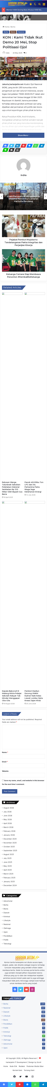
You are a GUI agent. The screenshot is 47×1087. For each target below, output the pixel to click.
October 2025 (9, 847)
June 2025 (8, 862)
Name (5, 752)
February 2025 (9, 878)
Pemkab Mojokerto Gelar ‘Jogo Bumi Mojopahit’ (24, 198)
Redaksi (22, 1066)
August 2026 (9, 808)
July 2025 (7, 858)
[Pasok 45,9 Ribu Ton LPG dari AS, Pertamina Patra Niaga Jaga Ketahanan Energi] (35, 386)
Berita (13, 27)
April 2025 (8, 870)
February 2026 (9, 831)
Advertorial (8, 901)
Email (5, 762)
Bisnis (13, 32)
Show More (23, 135)
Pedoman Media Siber (35, 1066)
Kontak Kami (17, 1070)
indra (7, 53)
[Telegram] (40, 146)
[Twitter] (10, 146)
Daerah (6, 913)
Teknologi (7, 944)
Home (6, 27)
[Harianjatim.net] (15, 4)
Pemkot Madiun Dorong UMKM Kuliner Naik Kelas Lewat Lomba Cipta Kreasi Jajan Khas (34, 696)
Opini (6, 932)
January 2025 (9, 882)
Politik (6, 940)
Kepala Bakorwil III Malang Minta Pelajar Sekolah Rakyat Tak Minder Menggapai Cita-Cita (12, 696)
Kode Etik (13, 1066)
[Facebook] (4, 146)
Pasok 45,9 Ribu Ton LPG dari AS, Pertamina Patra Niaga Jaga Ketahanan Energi (34, 487)
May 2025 (8, 866)
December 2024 (10, 885)
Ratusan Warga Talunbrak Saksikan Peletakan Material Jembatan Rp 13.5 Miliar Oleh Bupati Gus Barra (12, 488)
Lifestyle (7, 920)
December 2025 (10, 839)
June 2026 (8, 816)
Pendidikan (8, 936)
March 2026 (8, 827)
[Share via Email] (10, 150)
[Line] (4, 150)
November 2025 (10, 843)
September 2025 (10, 850)
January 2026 (9, 835)
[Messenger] (28, 146)
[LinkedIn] (16, 146)
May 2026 (8, 819)
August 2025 (9, 854)
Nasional (21, 32)
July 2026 (8, 812)
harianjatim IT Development (17, 1062)
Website (5, 771)
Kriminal (7, 917)
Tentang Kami (29, 1070)
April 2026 (8, 823)
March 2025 (8, 874)
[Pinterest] (22, 146)
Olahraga (7, 928)
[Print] (16, 150)
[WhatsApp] (34, 146)
